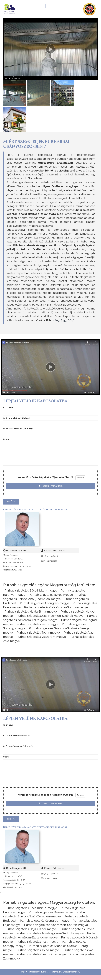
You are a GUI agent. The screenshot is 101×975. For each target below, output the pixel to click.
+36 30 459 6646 (50, 556)
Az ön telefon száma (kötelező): (18, 429)
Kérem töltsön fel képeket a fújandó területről (45, 477)
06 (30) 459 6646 (64, 320)
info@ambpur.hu (50, 561)
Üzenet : (7, 439)
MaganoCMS (74, 972)
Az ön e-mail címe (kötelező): (17, 418)
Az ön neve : (8, 407)
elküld (11, 501)
